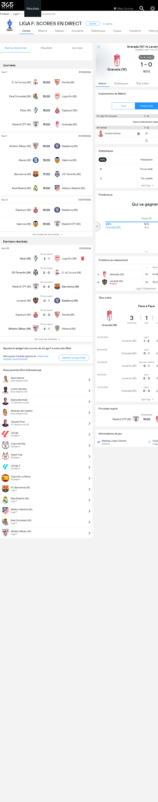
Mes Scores (125, 8)
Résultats (33, 8)
